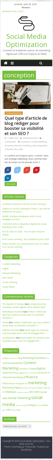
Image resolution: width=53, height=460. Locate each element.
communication (12, 363)
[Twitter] (17, 170)
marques (32, 388)
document (9, 145)
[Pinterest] (36, 170)
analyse (5, 358)
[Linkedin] (8, 178)
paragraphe (42, 145)
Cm (47, 358)
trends (39, 405)
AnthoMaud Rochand (12, 311)
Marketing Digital (11, 387)
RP (3, 392)
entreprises (33, 373)
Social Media (8, 286)
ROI (49, 388)
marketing (27, 145)
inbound (17, 145)
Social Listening (9, 282)
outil (34, 145)
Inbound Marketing (11, 273)
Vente (13, 410)
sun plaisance (8, 337)
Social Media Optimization (26, 40)
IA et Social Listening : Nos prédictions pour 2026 (25, 239)
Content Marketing (13, 113)
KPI (26, 384)
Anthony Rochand (30, 138)
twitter (45, 405)
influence (31, 377)
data (33, 368)
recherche (9, 149)
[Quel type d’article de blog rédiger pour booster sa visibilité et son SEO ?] (26, 83)
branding (28, 358)
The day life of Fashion (13, 304)
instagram (20, 383)
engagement (23, 373)
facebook (42, 372)
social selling (21, 405)
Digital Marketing (10, 372)
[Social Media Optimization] (5, 63)
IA (49, 372)
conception (25, 141)
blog (20, 357)
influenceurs (8, 383)
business (40, 358)
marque (25, 388)
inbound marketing (12, 377)
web (18, 409)
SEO (15, 149)
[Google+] (27, 170)
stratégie (31, 405)
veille (21, 149)
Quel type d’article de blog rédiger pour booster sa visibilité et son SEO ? (26, 125)
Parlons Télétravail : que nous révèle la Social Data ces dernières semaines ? (24, 314)
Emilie (5, 322)
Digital (5, 268)
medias (39, 387)
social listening (19, 398)
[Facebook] (8, 170)
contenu (23, 368)
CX (29, 368)
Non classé (7, 277)
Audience (13, 358)
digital (41, 368)
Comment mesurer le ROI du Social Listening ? (24, 204)
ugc (3, 410)
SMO (37, 392)
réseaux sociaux (22, 392)
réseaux (10, 392)
